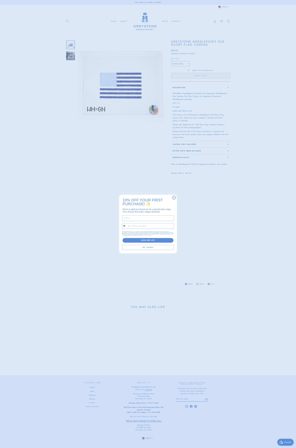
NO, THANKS (148, 247)
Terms (150, 235)
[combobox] (126, 226)
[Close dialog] (174, 197)
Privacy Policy (145, 235)
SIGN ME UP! (148, 240)
